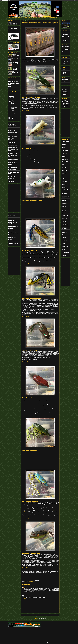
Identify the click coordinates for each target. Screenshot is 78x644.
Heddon (63, 218)
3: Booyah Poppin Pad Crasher (64, 73)
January (12, 113)
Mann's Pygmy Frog (13, 159)
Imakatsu (64, 221)
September (13, 95)
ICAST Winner (11, 232)
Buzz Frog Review (12, 216)
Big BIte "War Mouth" (13, 132)
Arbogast (64, 200)
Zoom (63, 173)
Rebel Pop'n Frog (12, 169)
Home (40, 614)
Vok (63, 249)
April (11, 101)
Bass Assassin (65, 202)
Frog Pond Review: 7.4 (25, 518)
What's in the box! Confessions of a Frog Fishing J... (13, 107)
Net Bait (64, 228)
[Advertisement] (12, 197)
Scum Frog (64, 150)
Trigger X (64, 243)
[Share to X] (37, 580)
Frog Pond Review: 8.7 (25, 361)
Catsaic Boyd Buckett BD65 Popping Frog (13, 143)
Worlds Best (65, 252)
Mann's (63, 156)
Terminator (64, 196)
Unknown (25, 587)
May (11, 100)
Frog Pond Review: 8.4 (25, 415)
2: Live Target (65, 34)
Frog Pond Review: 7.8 (25, 110)
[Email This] (35, 580)
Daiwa (63, 210)
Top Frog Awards (12, 243)
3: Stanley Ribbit (66, 49)
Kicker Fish (64, 224)
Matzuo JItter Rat (12, 162)
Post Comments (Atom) (42, 618)
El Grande (64, 215)
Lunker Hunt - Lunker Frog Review (15, 63)
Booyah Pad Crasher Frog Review (15, 59)
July (11, 97)
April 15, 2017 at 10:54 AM (32, 587)
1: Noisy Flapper (65, 46)
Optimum (64, 187)
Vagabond (64, 246)
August (12, 96)
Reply (25, 598)
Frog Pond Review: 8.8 (25, 316)
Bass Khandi (64, 203)
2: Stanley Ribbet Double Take (65, 92)
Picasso (63, 232)
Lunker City (64, 227)
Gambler (64, 167)
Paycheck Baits (65, 230)
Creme (63, 206)
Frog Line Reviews (12, 226)
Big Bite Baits (65, 161)
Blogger (49, 642)
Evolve (63, 181)
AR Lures (64, 199)
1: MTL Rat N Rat (65, 79)
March (11, 110)
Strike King (64, 170)
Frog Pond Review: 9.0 (25, 263)
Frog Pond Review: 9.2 (25, 567)
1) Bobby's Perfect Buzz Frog (65, 101)
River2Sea (64, 144)
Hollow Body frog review (32, 581)
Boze (63, 178)
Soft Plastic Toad (12, 241)
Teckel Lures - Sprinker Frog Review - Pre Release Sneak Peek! (15, 68)
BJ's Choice (26, 581)
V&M (63, 197)
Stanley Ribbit (65, 159)
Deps (63, 164)
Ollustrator (42, 642)
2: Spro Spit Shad (66, 71)
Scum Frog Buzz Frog (13, 171)
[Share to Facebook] (37, 580)
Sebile (63, 237)
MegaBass (64, 184)
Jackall (63, 147)
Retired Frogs (11, 237)
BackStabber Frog (12, 126)
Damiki (63, 211)
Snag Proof (64, 143)
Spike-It (63, 240)
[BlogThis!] (36, 580)
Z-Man (63, 255)
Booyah (63, 153)
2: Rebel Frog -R (65, 61)
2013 (10, 118)
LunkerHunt (65, 141)
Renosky (64, 193)
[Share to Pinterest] (38, 580)
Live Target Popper (13, 88)
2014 (10, 117)
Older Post (57, 614)
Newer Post (24, 614)
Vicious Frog (11, 178)
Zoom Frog (11, 181)
